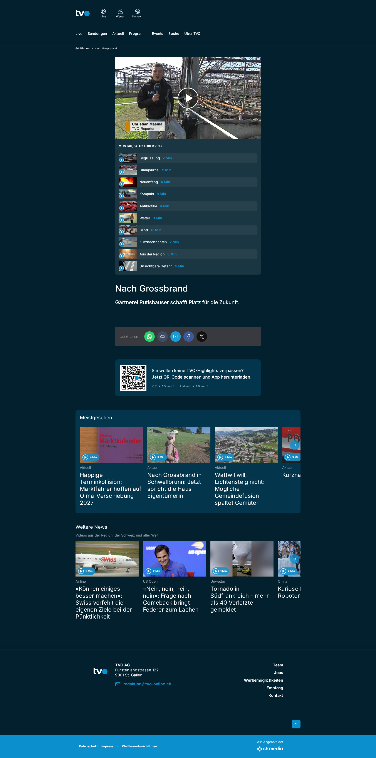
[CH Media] (270, 748)
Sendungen (97, 33)
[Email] (175, 336)
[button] (162, 336)
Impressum (109, 746)
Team (278, 665)
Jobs (278, 672)
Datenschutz (88, 746)
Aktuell (118, 33)
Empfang (275, 688)
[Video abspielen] (188, 98)
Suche (173, 33)
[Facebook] (188, 336)
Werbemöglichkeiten (263, 680)
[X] (201, 336)
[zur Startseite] (83, 13)
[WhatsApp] (149, 336)
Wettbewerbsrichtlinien (139, 746)
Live (79, 33)
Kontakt (276, 695)
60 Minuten (83, 48)
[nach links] (81, 445)
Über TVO (192, 33)
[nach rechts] (294, 445)
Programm (137, 33)
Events (157, 33)
